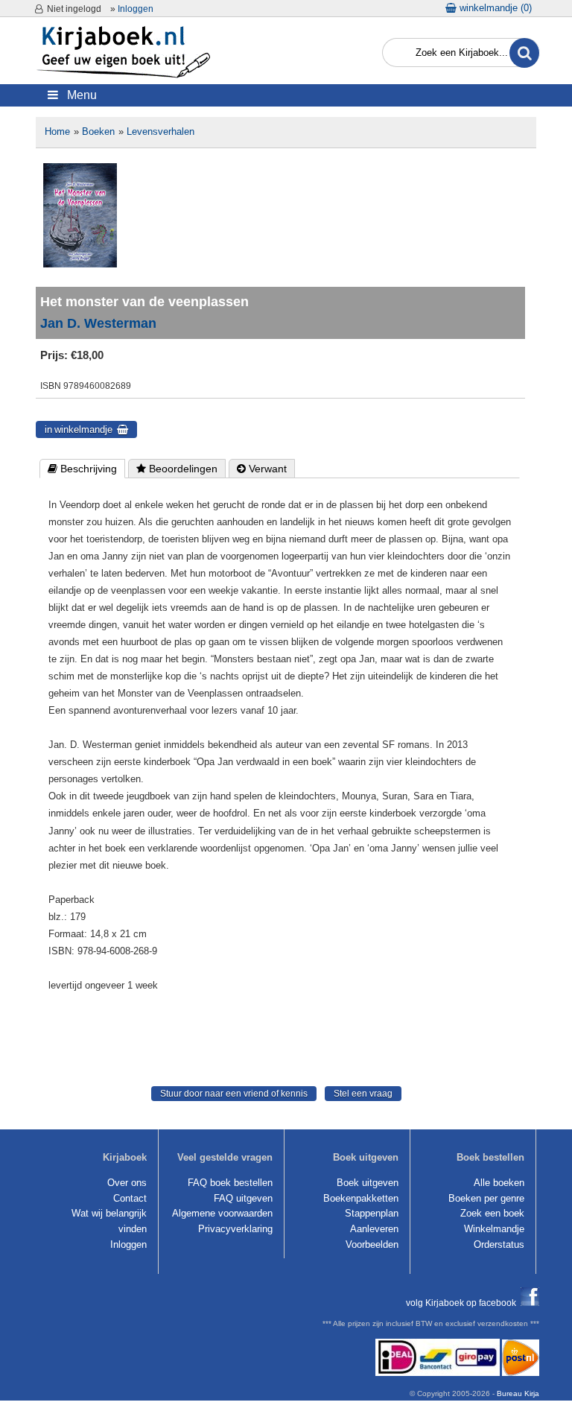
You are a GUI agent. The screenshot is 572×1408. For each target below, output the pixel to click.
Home (57, 131)
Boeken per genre (486, 1198)
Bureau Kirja (518, 1393)
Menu (77, 95)
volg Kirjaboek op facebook (463, 1302)
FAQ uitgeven (243, 1198)
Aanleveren (374, 1228)
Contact (130, 1198)
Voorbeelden (372, 1244)
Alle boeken (499, 1182)
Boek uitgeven (367, 1182)
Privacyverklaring (235, 1228)
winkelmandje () (494, 7)
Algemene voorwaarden (222, 1213)
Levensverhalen (160, 131)
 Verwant (262, 468)
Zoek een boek (492, 1213)
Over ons (127, 1182)
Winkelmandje (494, 1228)
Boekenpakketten (360, 1198)
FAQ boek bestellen (230, 1182)
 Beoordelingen (176, 468)
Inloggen (135, 9)
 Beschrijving (82, 468)
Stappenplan (371, 1213)
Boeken (98, 131)
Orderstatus (499, 1244)
